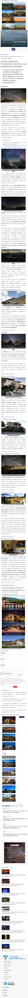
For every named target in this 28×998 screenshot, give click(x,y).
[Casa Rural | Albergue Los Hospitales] (13, 641)
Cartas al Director (8, 976)
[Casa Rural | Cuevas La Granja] (9, 780)
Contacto (6, 968)
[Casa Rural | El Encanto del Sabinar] (13, 603)
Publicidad (6, 972)
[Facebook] (13, 42)
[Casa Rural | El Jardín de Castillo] (8, 26)
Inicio (2, 54)
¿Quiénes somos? (7, 963)
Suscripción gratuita (19, 45)
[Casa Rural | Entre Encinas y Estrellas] (9, 737)
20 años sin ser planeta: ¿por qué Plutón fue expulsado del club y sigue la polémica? (13, 922)
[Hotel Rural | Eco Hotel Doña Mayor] (20, 6)
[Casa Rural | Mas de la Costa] (9, 797)
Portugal (5, 993)
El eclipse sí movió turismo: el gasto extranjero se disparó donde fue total (13, 903)
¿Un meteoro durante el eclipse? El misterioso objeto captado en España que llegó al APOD (13, 940)
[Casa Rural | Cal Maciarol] (20, 26)
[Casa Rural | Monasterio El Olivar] (8, 6)
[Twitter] (15, 42)
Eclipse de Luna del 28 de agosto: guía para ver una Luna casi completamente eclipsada (13, 931)
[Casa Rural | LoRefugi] (8, 20)
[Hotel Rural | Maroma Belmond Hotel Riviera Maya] (13, 629)
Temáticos (5, 995)
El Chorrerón (5, 185)
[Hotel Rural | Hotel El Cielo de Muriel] (9, 746)
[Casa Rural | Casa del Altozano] (13, 616)
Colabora (6, 974)
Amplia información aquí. (8, 374)
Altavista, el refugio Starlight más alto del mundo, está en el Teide (12, 950)
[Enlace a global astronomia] (14, 852)
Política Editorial (7, 965)
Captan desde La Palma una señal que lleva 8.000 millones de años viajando (15, 811)
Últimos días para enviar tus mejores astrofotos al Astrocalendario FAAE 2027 (15, 834)
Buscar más (22, 717)
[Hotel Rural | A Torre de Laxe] (9, 789)
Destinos (6, 54)
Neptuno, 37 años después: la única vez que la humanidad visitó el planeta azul (15, 827)
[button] (3, 94)
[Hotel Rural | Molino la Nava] (9, 763)
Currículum (6, 979)
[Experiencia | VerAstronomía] (9, 754)
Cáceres (20, 109)
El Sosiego (4, 351)
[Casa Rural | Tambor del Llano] (8, 13)
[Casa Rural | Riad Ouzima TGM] (20, 20)
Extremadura (6, 987)
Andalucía (5, 990)
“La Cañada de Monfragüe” (9, 437)
